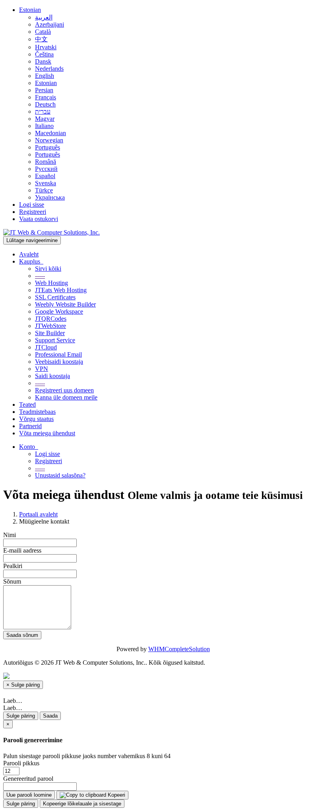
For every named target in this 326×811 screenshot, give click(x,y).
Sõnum (12, 581)
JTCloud (46, 347)
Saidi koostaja (52, 376)
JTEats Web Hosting (61, 290)
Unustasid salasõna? (60, 475)
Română (45, 161)
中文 (41, 39)
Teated (27, 404)
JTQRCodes (50, 318)
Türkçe (44, 190)
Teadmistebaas (37, 411)
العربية (43, 17)
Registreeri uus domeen (64, 390)
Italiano (44, 125)
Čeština (44, 54)
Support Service (55, 340)
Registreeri (32, 211)
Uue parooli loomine (29, 795)
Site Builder (50, 333)
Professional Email (58, 354)
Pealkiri (12, 566)
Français (45, 97)
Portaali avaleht (38, 514)
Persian (44, 90)
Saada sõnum (22, 635)
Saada (50, 716)
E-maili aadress (22, 550)
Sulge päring (20, 716)
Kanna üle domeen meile (66, 397)
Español (45, 176)
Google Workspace (59, 311)
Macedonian (50, 133)
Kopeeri (115, 795)
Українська (50, 197)
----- (40, 275)
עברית (42, 111)
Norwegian (49, 140)
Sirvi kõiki (48, 268)
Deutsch (45, 104)
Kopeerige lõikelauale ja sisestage (82, 804)
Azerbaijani (49, 24)
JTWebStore (50, 325)
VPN (41, 368)
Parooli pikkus (21, 763)
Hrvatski (45, 47)
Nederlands (49, 68)
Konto (28, 446)
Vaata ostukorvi (38, 218)
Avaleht (29, 254)
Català (43, 31)
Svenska (45, 183)
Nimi (9, 535)
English (44, 75)
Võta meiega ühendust (47, 433)
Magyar (44, 118)
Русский (46, 168)
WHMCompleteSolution (179, 649)
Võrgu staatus (36, 418)
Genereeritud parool (28, 778)
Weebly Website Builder (65, 304)
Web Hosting (51, 282)
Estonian (30, 9)
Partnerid (30, 426)
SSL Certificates (55, 297)
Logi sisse (31, 204)
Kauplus (31, 261)
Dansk (43, 61)
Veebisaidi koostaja (59, 361)
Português (47, 147)
